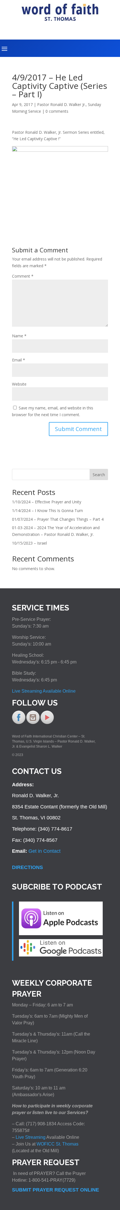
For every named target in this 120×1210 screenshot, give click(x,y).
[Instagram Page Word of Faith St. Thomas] (33, 723)
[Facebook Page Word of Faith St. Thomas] (18, 723)
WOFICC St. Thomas (57, 1144)
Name (19, 335)
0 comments (56, 111)
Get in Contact (44, 851)
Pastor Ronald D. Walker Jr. (61, 104)
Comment (22, 276)
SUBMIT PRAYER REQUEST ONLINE (55, 1190)
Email (18, 360)
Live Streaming (30, 1137)
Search (99, 474)
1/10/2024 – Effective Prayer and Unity (46, 501)
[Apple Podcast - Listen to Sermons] (61, 933)
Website (19, 384)
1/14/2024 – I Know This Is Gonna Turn (47, 510)
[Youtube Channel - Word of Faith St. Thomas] (47, 723)
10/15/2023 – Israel (29, 543)
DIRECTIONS (27, 867)
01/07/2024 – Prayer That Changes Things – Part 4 (58, 519)
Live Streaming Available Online (44, 691)
